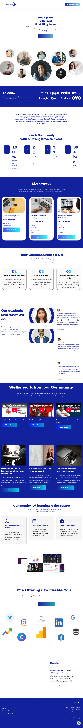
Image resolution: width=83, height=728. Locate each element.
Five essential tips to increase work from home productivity (12, 471)
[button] (41, 315)
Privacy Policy (6, 711)
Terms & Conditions (8, 713)
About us (5, 708)
